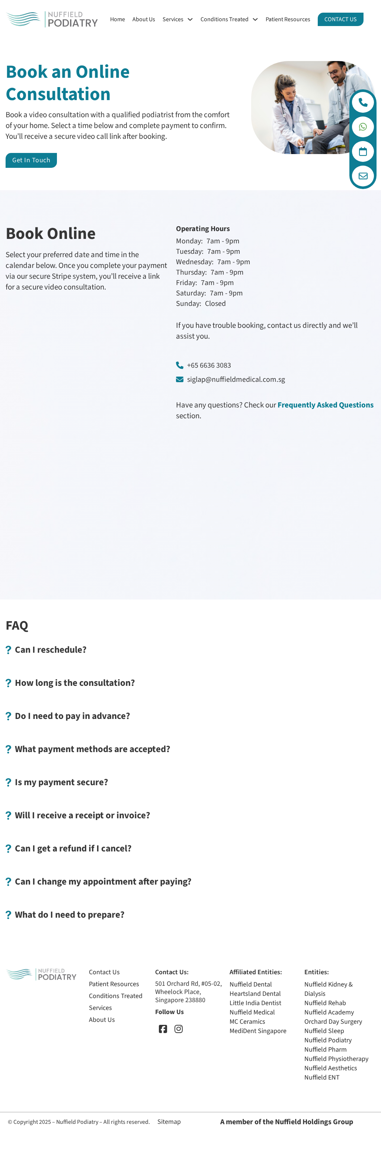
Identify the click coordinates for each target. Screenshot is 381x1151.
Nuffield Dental (251, 984)
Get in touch (31, 160)
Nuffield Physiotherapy (336, 1059)
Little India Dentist (255, 1003)
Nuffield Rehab (325, 1003)
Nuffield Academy (329, 1012)
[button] (190, 649)
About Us (143, 19)
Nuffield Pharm (325, 1049)
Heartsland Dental (255, 993)
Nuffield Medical (252, 1012)
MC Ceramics (247, 1021)
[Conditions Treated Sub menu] (255, 19)
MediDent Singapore (258, 1031)
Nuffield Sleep (324, 1031)
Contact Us (340, 19)
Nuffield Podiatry (328, 1040)
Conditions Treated (225, 19)
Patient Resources (288, 19)
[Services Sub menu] (190, 19)
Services (173, 19)
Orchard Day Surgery (333, 1021)
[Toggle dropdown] (363, 102)
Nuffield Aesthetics (330, 1068)
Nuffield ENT (322, 1077)
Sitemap (169, 1122)
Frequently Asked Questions (326, 404)
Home (117, 19)
